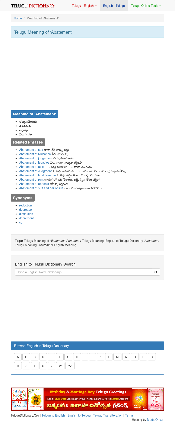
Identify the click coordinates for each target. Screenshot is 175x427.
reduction (25, 205)
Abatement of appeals (34, 184)
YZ (70, 366)
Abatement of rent (31, 179)
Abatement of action (32, 166)
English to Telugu (79, 415)
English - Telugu (114, 5)
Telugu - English (83, 5)
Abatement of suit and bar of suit (41, 188)
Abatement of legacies (34, 162)
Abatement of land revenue (37, 175)
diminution (26, 214)
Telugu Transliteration (107, 415)
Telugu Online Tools (145, 5)
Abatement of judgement (35, 158)
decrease (25, 209)
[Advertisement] (87, 72)
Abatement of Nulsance (35, 154)
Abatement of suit (31, 149)
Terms (129, 415)
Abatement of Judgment (35, 171)
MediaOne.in (155, 419)
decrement (26, 218)
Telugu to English (53, 415)
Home (18, 18)
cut (21, 222)
